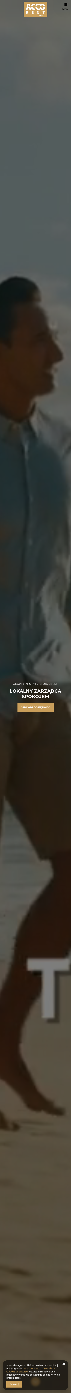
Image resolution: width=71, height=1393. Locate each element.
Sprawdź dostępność (35, 707)
